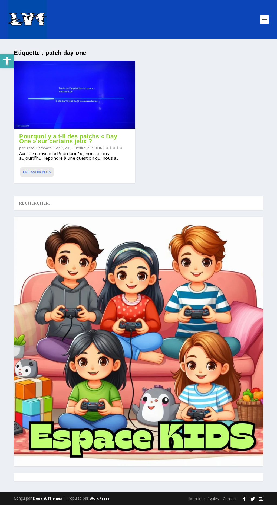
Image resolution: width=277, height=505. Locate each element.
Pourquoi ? (84, 148)
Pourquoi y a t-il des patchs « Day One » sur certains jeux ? (68, 139)
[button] (7, 61)
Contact (230, 498)
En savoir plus (37, 172)
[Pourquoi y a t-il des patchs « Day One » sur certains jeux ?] (74, 95)
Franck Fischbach (38, 148)
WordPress (99, 498)
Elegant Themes (47, 498)
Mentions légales (204, 498)
